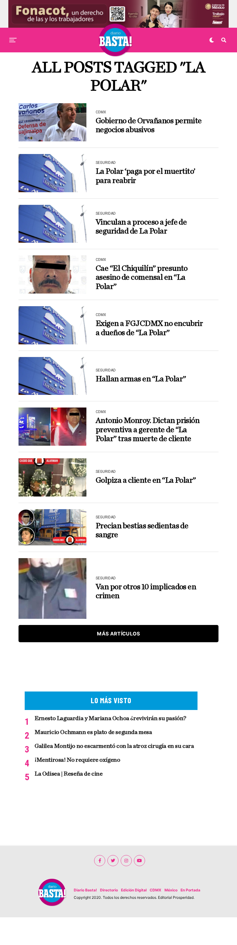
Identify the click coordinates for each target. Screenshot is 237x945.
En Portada (190, 890)
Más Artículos (118, 634)
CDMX (155, 890)
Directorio (109, 890)
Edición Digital (134, 890)
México (170, 890)
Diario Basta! (85, 890)
